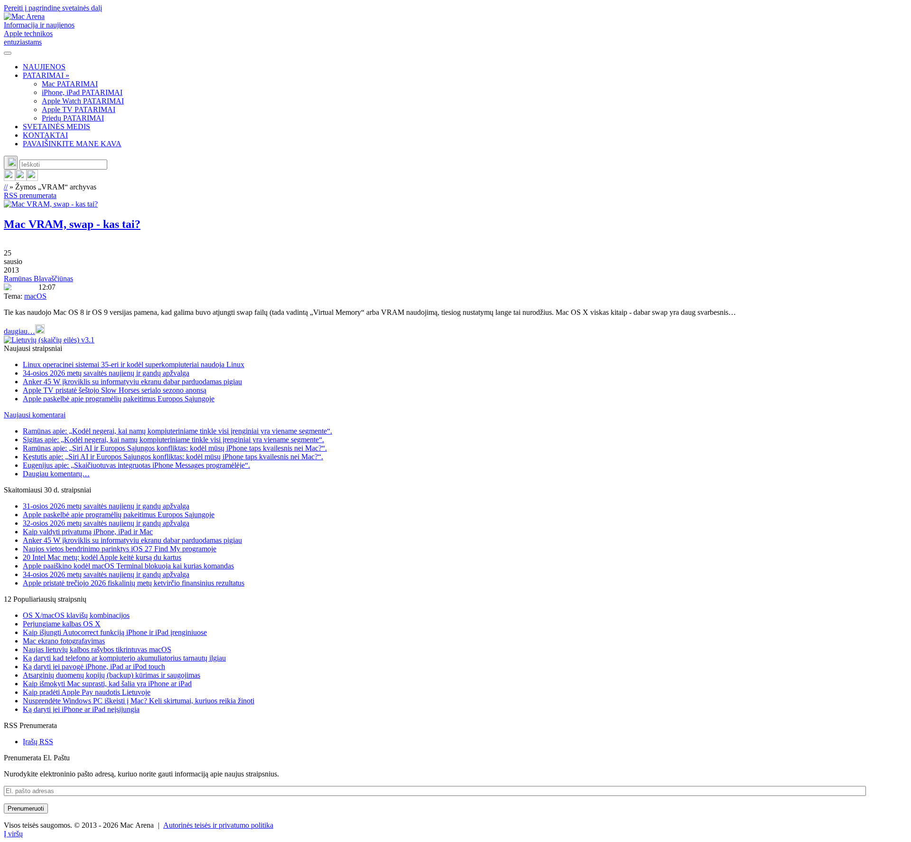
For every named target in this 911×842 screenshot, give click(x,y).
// (6, 187)
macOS (35, 296)
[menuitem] (465, 67)
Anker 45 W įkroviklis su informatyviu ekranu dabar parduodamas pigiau (132, 382)
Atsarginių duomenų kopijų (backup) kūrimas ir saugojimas (111, 675)
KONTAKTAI (45, 135)
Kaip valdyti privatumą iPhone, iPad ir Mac (88, 532)
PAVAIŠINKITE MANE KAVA (72, 144)
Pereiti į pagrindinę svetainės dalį (53, 8)
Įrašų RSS (38, 742)
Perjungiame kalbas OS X (62, 624)
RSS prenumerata (30, 195)
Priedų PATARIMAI (73, 118)
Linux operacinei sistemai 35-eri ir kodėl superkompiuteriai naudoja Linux (133, 364)
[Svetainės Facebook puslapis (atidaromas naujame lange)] (21, 178)
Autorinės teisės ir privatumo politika (218, 825)
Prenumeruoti (26, 808)
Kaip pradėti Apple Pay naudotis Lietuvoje (86, 692)
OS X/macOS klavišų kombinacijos (76, 615)
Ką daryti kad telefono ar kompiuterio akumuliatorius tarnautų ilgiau (124, 658)
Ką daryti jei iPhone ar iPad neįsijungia (81, 709)
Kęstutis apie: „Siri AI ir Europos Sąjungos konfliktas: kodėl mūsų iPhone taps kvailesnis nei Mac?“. (173, 457)
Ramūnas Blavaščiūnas (38, 278)
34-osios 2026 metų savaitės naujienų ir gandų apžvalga (106, 373)
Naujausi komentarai (34, 415)
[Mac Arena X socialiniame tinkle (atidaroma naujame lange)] (32, 178)
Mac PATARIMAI (70, 84)
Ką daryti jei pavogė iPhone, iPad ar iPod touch (94, 666)
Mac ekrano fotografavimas (64, 641)
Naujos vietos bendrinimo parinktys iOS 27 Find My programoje (119, 549)
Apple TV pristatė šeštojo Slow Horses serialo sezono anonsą (114, 390)
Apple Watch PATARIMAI (83, 101)
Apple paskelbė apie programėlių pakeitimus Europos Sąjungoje (118, 399)
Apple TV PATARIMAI (78, 109)
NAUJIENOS (44, 67)
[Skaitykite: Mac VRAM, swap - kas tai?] (51, 204)
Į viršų (13, 834)
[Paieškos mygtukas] (11, 163)
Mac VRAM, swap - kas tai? (72, 224)
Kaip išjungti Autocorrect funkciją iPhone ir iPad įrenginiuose (115, 632)
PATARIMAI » (46, 75)
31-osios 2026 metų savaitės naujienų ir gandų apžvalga (106, 506)
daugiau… (19, 331)
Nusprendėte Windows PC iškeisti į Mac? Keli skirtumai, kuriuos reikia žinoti (138, 701)
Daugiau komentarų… (56, 474)
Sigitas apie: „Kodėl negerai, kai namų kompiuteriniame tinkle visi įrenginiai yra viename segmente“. (173, 439)
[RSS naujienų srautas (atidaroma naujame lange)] (9, 178)
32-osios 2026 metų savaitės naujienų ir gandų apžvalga (106, 523)
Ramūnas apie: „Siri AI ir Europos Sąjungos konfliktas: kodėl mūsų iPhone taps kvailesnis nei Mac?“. (175, 448)
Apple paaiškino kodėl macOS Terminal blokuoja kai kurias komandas (128, 566)
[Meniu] (7, 53)
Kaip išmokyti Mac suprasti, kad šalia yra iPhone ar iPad (107, 684)
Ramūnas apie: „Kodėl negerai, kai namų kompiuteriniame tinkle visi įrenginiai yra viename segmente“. (177, 431)
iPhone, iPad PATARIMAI (82, 92)
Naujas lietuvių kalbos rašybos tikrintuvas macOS (97, 649)
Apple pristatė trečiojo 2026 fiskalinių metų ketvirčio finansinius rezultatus (133, 583)
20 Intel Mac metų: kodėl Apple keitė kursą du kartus (102, 557)
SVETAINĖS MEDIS (56, 127)
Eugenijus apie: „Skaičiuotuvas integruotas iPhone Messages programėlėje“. (136, 465)
